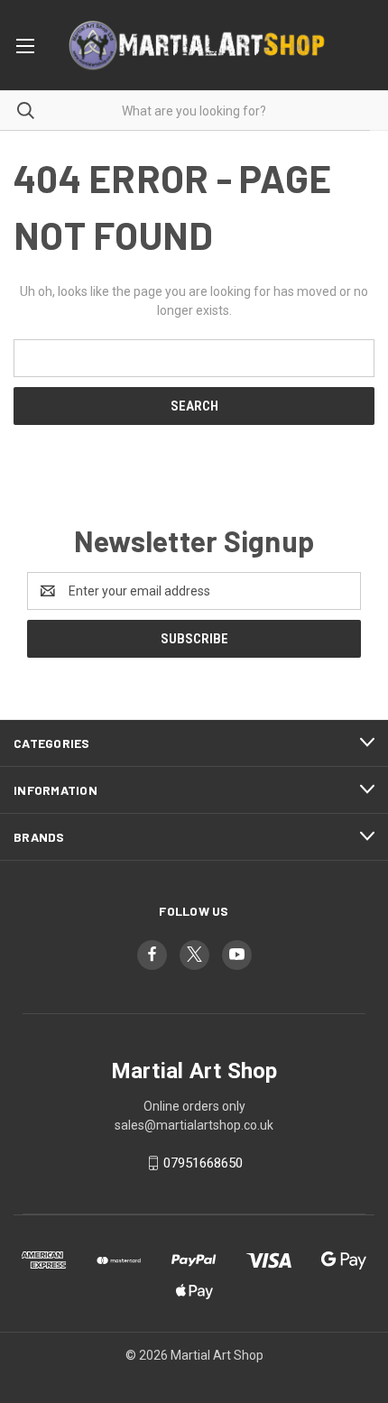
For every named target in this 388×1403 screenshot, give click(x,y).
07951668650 (203, 1163)
